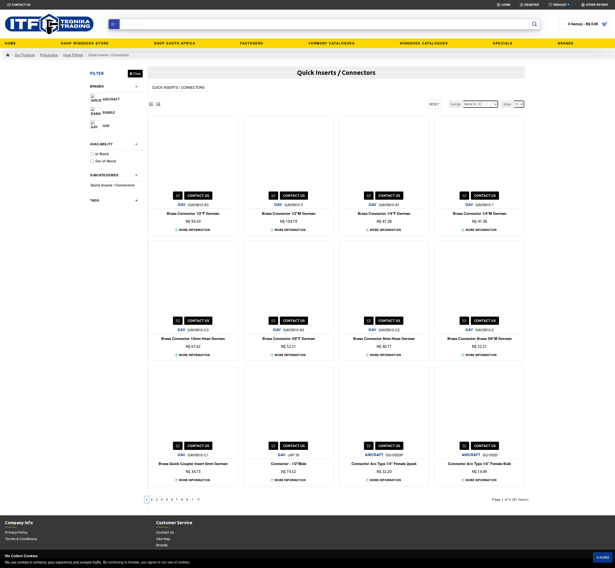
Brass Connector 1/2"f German (193, 213)
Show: (508, 104)
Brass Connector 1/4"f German (384, 213)
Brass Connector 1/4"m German (479, 213)
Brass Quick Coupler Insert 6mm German (193, 463)
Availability (101, 144)
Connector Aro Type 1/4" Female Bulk (479, 463)
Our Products (25, 54)
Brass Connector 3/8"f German (288, 338)
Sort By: (456, 104)
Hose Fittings (73, 54)
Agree (604, 557)
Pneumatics (49, 54)
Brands (97, 86)
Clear (137, 74)
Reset (434, 104)
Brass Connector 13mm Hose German (193, 338)
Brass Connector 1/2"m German (288, 213)
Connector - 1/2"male (288, 463)
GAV (181, 204)
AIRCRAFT (374, 454)
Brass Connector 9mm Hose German (384, 338)
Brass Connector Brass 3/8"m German (479, 338)
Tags (94, 200)
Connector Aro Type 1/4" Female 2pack (384, 463)
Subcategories (104, 175)
